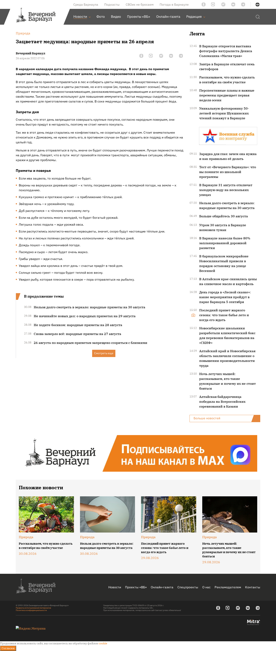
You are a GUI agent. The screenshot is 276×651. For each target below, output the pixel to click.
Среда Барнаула (85, 4)
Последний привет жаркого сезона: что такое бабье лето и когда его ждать (224, 315)
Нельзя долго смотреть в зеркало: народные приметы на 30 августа (89, 307)
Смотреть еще (103, 353)
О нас (206, 587)
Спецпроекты (187, 587)
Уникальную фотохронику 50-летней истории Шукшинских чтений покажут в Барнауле (224, 113)
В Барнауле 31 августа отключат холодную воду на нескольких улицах (225, 190)
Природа (26, 537)
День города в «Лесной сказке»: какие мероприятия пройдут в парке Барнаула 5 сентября (225, 297)
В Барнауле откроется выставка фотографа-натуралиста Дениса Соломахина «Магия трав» (225, 51)
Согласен (8, 648)
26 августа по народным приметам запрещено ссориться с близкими (90, 343)
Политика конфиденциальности (31, 610)
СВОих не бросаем (140, 4)
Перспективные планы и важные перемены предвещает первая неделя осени (226, 95)
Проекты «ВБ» (136, 587)
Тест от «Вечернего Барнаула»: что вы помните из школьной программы (227, 172)
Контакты (252, 587)
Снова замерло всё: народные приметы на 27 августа (77, 334)
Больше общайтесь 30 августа (223, 216)
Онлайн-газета (162, 587)
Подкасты (112, 4)
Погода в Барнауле (174, 4)
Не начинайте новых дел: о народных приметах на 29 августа (85, 316)
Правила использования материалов (33, 608)
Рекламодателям (228, 587)
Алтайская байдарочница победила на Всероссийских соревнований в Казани (222, 401)
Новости (114, 587)
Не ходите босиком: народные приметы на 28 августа (78, 325)
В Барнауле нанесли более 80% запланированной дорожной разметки (224, 243)
